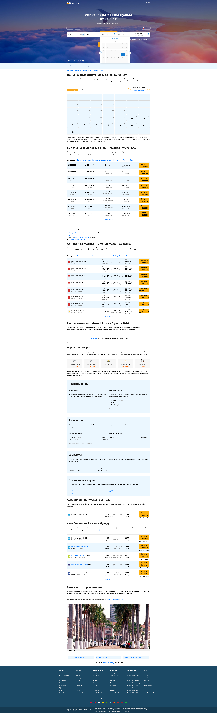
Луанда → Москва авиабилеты (78, 233)
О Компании (147, 673)
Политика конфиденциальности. (120, 709)
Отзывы (146, 683)
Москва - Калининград (133, 683)
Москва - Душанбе (132, 685)
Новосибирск (63, 683)
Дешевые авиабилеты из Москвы (79, 235)
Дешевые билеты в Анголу (77, 239)
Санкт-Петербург (64, 675)
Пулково (112, 683)
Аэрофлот (96, 673)
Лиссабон (72, 491)
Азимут (95, 683)
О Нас (148, 2)
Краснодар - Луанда (78, 555)
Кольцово (113, 685)
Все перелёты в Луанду (103, 657)
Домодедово (113, 673)
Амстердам (72, 493)
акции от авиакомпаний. (115, 599)
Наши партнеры (148, 685)
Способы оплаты (149, 678)
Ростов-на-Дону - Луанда (79, 564)
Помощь (146, 680)
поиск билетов (108, 662)
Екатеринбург (63, 685)
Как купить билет (149, 692)
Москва (61, 673)
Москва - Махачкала (133, 690)
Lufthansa (96, 690)
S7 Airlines (96, 675)
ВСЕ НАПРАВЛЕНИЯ (132, 692)
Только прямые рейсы (95, 90)
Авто (77, 28)
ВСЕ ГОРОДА (63, 692)
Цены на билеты (87, 70)
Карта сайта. (143, 709)
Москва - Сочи (131, 673)
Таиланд (78, 678)
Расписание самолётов (74, 70)
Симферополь (63, 678)
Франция (79, 683)
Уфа (60, 688)
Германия (79, 685)
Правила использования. (134, 709)
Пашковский (113, 688)
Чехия (78, 688)
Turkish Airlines (97, 688)
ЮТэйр (95, 680)
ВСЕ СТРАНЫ (79, 692)
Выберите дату (93, 338)
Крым (78, 673)
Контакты (146, 675)
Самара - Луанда (77, 573)
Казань (61, 690)
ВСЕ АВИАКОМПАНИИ (99, 692)
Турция (78, 675)
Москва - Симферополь (133, 675)
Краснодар (62, 680)
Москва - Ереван (132, 678)
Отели (69, 28)
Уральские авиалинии (99, 678)
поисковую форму (97, 530)
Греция (78, 690)
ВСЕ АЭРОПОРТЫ (115, 692)
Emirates (95, 685)
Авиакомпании (98, 70)
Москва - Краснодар (133, 680)
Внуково (112, 678)
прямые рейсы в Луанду (81, 237)
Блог (145, 690)
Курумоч (112, 690)
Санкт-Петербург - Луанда (80, 547)
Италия (78, 680)
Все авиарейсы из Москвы (77, 657)
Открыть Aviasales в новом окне (141, 39)
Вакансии (146, 688)
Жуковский (113, 680)
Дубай (111, 491)
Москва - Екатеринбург (133, 688)
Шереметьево (114, 675)
